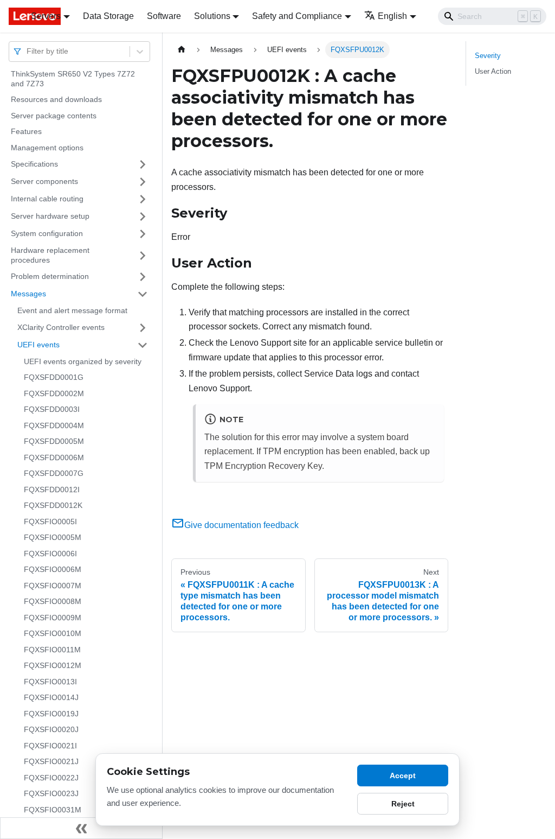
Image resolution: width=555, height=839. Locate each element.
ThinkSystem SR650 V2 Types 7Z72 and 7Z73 (73, 78)
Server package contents (53, 115)
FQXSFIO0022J (51, 777)
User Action (493, 71)
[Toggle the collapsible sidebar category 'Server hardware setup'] (142, 216)
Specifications (34, 164)
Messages (28, 293)
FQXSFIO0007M (52, 585)
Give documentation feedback (241, 525)
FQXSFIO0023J (51, 793)
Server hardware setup (50, 216)
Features (26, 131)
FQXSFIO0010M (52, 633)
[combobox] (28, 51)
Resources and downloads (56, 99)
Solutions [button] (212, 16)
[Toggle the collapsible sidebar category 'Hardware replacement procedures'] (142, 255)
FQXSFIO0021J (51, 761)
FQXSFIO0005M (52, 537)
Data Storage (108, 16)
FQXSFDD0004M (54, 425)
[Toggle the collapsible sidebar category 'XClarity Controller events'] (142, 327)
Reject (403, 803)
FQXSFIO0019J (51, 713)
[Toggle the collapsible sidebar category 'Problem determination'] (142, 276)
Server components (44, 181)
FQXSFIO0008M (52, 601)
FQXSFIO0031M (52, 809)
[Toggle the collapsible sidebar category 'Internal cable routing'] (142, 199)
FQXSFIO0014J (51, 697)
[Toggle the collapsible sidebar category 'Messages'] (142, 294)
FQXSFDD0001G (53, 377)
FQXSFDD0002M (54, 393)
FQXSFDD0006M (54, 457)
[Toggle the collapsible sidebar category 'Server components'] (142, 181)
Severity (488, 56)
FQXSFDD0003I (52, 409)
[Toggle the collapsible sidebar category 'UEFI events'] (142, 345)
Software (164, 16)
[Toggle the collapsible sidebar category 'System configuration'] (142, 234)
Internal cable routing (47, 198)
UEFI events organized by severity (82, 361)
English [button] (392, 16)
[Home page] (181, 49)
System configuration (47, 233)
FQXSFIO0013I (50, 681)
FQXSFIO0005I (50, 521)
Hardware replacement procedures (50, 255)
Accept (403, 775)
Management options (47, 147)
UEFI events (38, 344)
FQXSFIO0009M (52, 617)
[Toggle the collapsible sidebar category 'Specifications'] (142, 164)
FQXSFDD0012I (52, 489)
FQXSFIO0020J (51, 729)
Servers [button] (46, 16)
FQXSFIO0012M (52, 665)
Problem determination (50, 276)
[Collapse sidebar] (81, 828)
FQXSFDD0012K (53, 505)
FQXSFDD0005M (54, 441)
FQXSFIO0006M (52, 569)
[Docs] (12, 16)
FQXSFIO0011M (52, 649)
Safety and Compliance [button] (297, 16)
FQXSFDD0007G (53, 473)
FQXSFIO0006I (50, 553)
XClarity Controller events (61, 327)
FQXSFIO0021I (50, 745)
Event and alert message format (72, 310)
